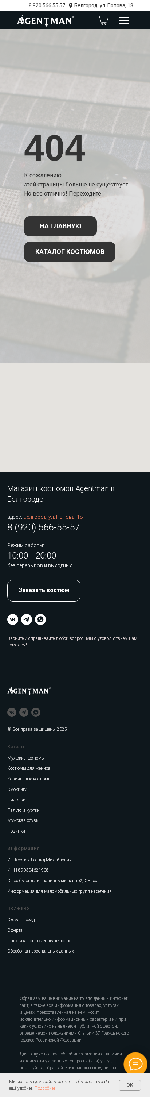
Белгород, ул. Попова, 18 (103, 5)
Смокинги (17, 789)
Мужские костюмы (26, 758)
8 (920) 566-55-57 (43, 527)
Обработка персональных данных (40, 951)
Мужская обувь (22, 820)
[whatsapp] (40, 619)
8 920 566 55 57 (47, 5)
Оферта (15, 930)
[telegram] (26, 619)
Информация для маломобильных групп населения (59, 891)
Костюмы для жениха (28, 768)
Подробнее (45, 1088)
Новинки (16, 831)
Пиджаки (16, 799)
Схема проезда (22, 919)
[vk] (12, 619)
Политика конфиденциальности (39, 940)
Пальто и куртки (23, 810)
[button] (43, 591)
